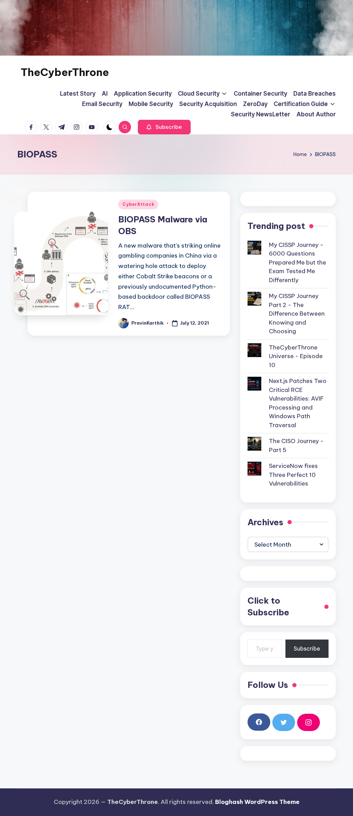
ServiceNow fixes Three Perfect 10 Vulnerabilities (293, 474)
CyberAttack (138, 204)
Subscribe (307, 648)
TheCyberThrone (65, 72)
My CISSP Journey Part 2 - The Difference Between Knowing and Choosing (297, 313)
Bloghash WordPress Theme (257, 802)
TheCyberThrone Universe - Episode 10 (296, 356)
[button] (164, 127)
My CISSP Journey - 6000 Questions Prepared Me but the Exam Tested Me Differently (297, 262)
